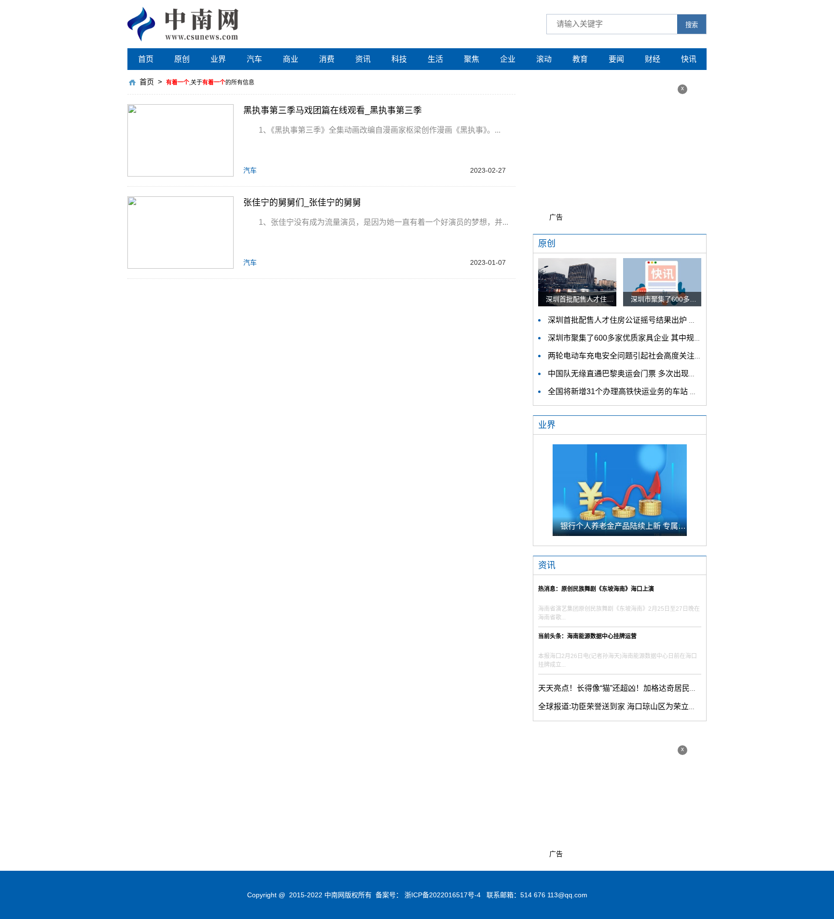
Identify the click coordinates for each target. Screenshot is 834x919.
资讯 (363, 59)
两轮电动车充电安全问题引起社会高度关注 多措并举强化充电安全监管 (668, 356)
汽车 (254, 59)
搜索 (691, 24)
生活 (435, 59)
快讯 (688, 59)
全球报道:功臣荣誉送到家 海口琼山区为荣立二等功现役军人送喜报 (652, 706)
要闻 (616, 59)
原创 (182, 59)
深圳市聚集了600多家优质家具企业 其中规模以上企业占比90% (656, 338)
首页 (145, 59)
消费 (326, 59)
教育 (580, 59)
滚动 (544, 59)
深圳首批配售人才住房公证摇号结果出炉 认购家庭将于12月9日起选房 (667, 320)
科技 (399, 59)
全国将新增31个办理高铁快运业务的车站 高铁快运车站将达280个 (660, 391)
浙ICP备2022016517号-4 (442, 895)
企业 (507, 59)
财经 (652, 59)
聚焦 (471, 59)
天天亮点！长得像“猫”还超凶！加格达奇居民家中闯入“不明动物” (647, 688)
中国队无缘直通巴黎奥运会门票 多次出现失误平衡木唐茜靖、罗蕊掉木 (668, 374)
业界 (218, 59)
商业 (290, 59)
